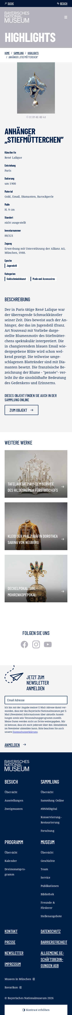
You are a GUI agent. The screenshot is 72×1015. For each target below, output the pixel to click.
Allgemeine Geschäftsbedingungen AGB (52, 959)
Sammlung (19, 53)
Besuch (63, 3)
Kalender (11, 861)
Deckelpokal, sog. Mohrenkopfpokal (22, 591)
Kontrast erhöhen (38, 1010)
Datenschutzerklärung (25, 732)
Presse (10, 941)
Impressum (13, 963)
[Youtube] (47, 647)
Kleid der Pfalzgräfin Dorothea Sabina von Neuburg (33, 539)
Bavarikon (11, 987)
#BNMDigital (49, 809)
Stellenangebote (51, 916)
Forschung (47, 831)
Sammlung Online (52, 800)
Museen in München (18, 979)
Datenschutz (51, 930)
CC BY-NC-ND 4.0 (37, 117)
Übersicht (11, 792)
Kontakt (11, 930)
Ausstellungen (14, 800)
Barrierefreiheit (54, 941)
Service (45, 877)
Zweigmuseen (14, 809)
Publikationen (50, 886)
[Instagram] (36, 647)
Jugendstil (12, 265)
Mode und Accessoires (44, 278)
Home (7, 53)
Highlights (33, 53)
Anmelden (12, 744)
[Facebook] (25, 647)
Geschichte (48, 861)
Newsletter (14, 952)
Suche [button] (11, 3)
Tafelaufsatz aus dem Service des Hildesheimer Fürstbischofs (33, 486)
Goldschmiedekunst (16, 278)
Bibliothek (47, 894)
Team (44, 869)
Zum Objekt (18, 409)
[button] (65, 17)
